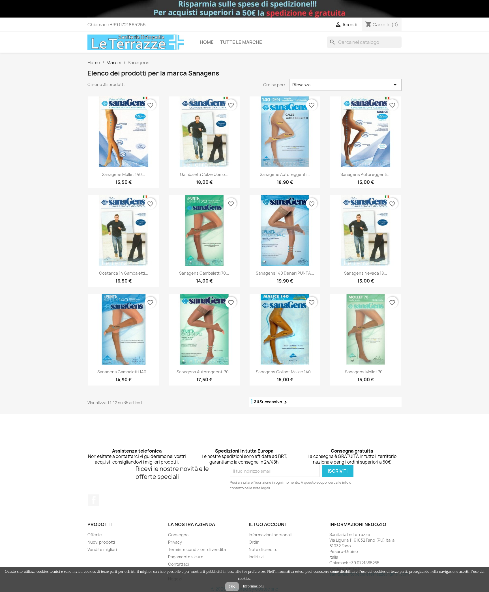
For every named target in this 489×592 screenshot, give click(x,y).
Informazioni (253, 586)
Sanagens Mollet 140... (123, 174)
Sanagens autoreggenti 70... (204, 371)
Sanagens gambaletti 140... (123, 371)
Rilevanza (345, 84)
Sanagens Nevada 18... (365, 273)
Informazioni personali (270, 534)
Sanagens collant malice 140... (285, 371)
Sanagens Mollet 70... (365, 371)
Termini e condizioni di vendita (197, 549)
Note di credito (263, 549)
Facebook (93, 500)
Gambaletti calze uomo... (204, 174)
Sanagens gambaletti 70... (204, 273)
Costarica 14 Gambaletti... (123, 273)
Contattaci (178, 564)
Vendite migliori (102, 549)
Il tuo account (268, 524)
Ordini (254, 542)
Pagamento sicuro (185, 556)
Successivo (274, 402)
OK (232, 586)
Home (207, 42)
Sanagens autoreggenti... (285, 174)
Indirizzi (256, 556)
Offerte (94, 534)
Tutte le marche (241, 42)
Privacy (175, 542)
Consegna (178, 534)
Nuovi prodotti (101, 542)
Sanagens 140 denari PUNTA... (285, 273)
